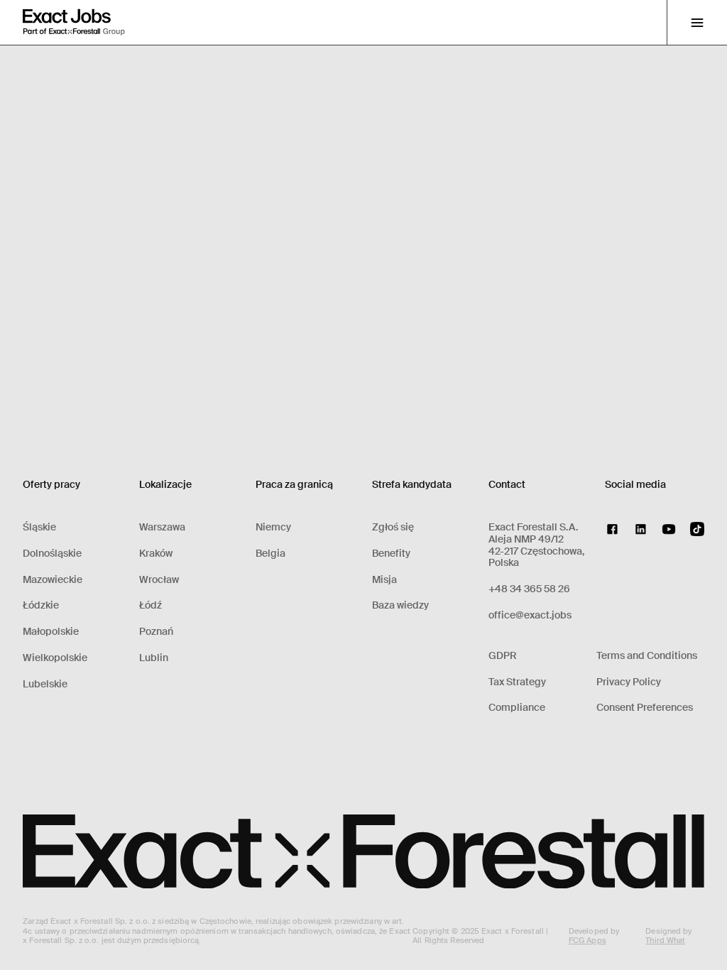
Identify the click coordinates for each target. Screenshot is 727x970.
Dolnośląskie (52, 553)
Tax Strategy (517, 682)
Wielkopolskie (55, 658)
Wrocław (159, 580)
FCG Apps (587, 940)
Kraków (156, 553)
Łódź (150, 605)
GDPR (502, 656)
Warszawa (162, 527)
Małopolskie (51, 632)
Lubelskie (45, 684)
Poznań (156, 632)
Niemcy (273, 527)
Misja (384, 580)
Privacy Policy (628, 682)
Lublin (153, 658)
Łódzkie (41, 605)
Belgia (270, 553)
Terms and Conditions (646, 656)
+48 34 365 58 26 (529, 589)
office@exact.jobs (530, 615)
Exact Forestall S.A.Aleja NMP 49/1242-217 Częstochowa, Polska (536, 545)
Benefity (391, 553)
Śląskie (39, 527)
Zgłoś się (393, 527)
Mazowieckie (52, 580)
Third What (665, 940)
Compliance (516, 708)
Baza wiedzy (400, 605)
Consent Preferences (644, 708)
